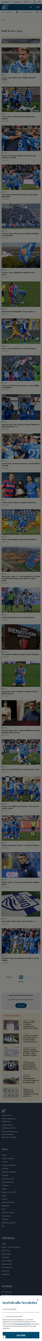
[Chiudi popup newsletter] (37, 1300)
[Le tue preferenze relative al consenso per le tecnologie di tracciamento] (4, 1337)
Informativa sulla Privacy (22, 1324)
